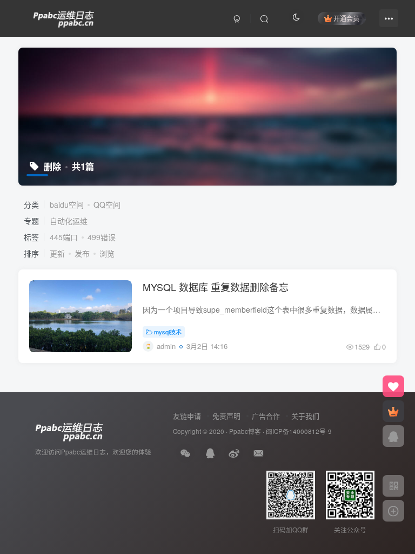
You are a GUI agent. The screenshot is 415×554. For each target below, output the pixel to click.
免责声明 (226, 416)
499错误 (102, 237)
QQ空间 (107, 204)
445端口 (64, 237)
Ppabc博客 (245, 431)
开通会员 (346, 18)
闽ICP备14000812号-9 (299, 431)
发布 (82, 253)
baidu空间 (67, 204)
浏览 (107, 253)
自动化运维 (69, 220)
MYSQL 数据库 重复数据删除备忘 (216, 287)
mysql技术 (168, 331)
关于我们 (305, 416)
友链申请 (187, 416)
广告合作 (266, 416)
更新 (57, 253)
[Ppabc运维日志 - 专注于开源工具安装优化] (64, 17)
